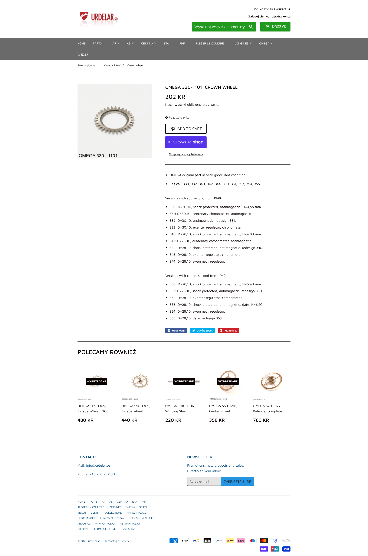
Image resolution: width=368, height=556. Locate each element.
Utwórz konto (281, 16)
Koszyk (278, 26)
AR (114, 43)
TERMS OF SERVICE (106, 528)
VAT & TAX (128, 528)
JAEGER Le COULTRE (210, 43)
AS (129, 43)
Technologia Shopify (117, 541)
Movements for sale (112, 518)
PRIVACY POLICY (105, 523)
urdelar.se (94, 541)
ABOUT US (84, 523)
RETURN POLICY (130, 523)
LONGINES (241, 43)
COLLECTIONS (113, 512)
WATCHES (148, 518)
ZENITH (95, 512)
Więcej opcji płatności (186, 154)
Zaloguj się (256, 16)
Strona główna (86, 65)
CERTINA (147, 43)
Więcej (83, 54)
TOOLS (133, 518)
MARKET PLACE (136, 512)
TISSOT (82, 512)
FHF (183, 43)
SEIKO (143, 507)
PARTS (98, 43)
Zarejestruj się (237, 481)
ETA (167, 43)
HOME (82, 43)
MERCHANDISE (87, 518)
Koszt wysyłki (175, 104)
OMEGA (264, 43)
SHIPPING (83, 528)
